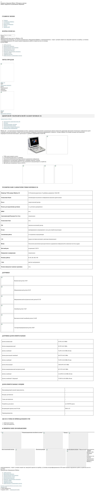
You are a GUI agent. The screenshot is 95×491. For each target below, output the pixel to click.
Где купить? (7, 23)
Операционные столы (9, 49)
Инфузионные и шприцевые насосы (13, 55)
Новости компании (8, 24)
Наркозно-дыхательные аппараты (12, 51)
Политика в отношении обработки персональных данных (11, 485)
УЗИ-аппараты (7, 44)
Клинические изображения (10, 128)
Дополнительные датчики (10, 124)
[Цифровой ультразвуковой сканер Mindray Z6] (11, 447)
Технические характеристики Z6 (12, 121)
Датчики (6, 123)
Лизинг (5, 25)
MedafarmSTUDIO (15, 489)
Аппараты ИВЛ (8, 53)
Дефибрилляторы (8, 54)
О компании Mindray (9, 21)
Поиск (2, 35)
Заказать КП (7, 27)
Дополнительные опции (10, 125)
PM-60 (2, 111)
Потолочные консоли (9, 50)
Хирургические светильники (11, 47)
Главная (6, 20)
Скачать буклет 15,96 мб (6, 119)
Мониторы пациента (9, 46)
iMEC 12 (3, 82)
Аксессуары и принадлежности (12, 127)
